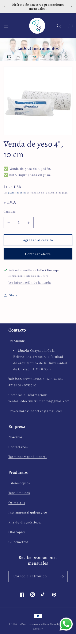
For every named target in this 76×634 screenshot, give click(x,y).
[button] (6, 25)
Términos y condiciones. (27, 457)
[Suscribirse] (62, 576)
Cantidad (10, 211)
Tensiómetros (19, 493)
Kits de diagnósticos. (24, 522)
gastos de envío (17, 192)
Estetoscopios (19, 483)
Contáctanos (18, 447)
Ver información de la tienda (29, 282)
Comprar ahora (38, 254)
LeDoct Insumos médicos (34, 624)
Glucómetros (18, 542)
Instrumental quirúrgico (27, 512)
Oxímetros (16, 503)
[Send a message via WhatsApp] (66, 624)
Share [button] (13, 295)
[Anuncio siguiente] (71, 6)
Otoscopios (17, 532)
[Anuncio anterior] (4, 6)
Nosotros (15, 437)
